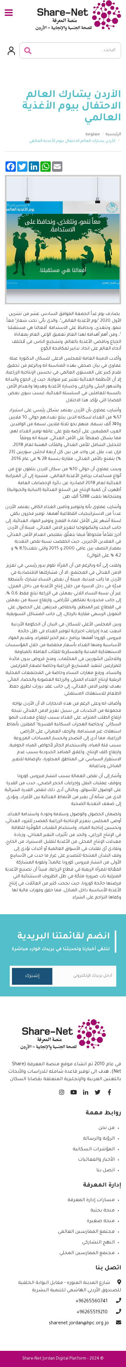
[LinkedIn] (85, 1090)
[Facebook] (109, 1090)
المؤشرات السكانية (94, 1149)
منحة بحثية (102, 1210)
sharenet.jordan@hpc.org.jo (79, 1323)
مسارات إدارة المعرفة (91, 1200)
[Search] (28, 51)
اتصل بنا (105, 1170)
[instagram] (61, 1090)
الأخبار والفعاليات (96, 1160)
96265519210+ (93, 1312)
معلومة (93, 134)
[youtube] (73, 1090)
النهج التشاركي (98, 1242)
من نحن (107, 1128)
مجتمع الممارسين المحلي (87, 1253)
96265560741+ (92, 1301)
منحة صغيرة (101, 1221)
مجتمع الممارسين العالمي (86, 1232)
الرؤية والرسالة (99, 1139)
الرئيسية (113, 134)
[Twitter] (97, 1090)
